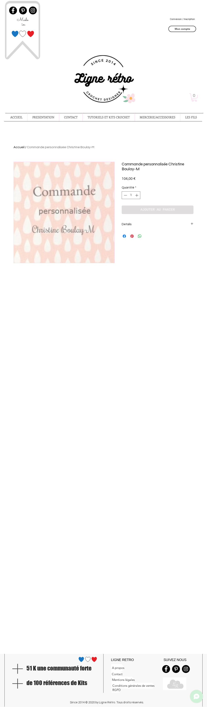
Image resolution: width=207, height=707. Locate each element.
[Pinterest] (176, 669)
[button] (194, 97)
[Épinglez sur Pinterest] (132, 236)
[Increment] (137, 195)
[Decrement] (125, 195)
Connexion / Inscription (182, 19)
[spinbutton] (131, 195)
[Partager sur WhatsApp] (139, 236)
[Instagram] (186, 669)
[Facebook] (166, 669)
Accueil (19, 147)
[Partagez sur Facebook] (124, 236)
